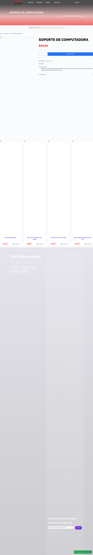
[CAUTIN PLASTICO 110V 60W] (58, 188)
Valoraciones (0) (42, 74)
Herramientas (47, 60)
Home (59, 16)
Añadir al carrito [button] (15, 243)
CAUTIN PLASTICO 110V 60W (58, 237)
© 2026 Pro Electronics (53, 531)
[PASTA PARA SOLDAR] (10, 188)
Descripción (41, 63)
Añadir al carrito (70, 54)
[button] (83, 552)
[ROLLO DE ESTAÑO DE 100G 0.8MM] (34, 188)
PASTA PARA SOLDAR (10, 237)
